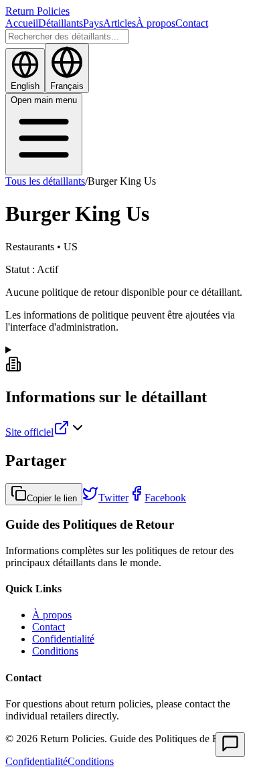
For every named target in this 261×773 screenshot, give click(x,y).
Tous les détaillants (45, 181)
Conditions (55, 651)
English (25, 86)
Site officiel (29, 432)
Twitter (113, 497)
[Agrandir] (230, 744)
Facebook (165, 497)
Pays (93, 23)
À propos (155, 23)
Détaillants (60, 23)
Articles (119, 23)
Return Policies (37, 11)
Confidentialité (63, 639)
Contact (191, 23)
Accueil (21, 23)
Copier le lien (52, 498)
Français (67, 86)
